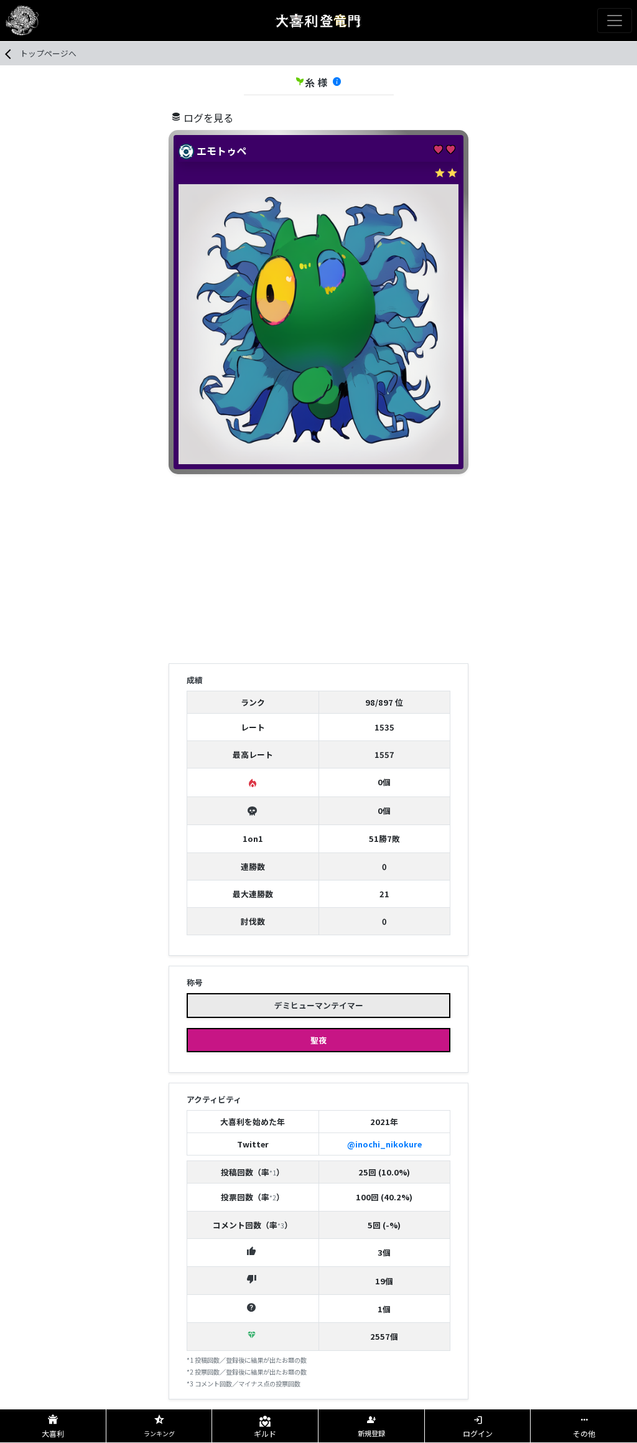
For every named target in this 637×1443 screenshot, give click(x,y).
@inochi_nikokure (384, 1144)
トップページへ (48, 53)
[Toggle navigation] (614, 20)
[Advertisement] (318, 571)
